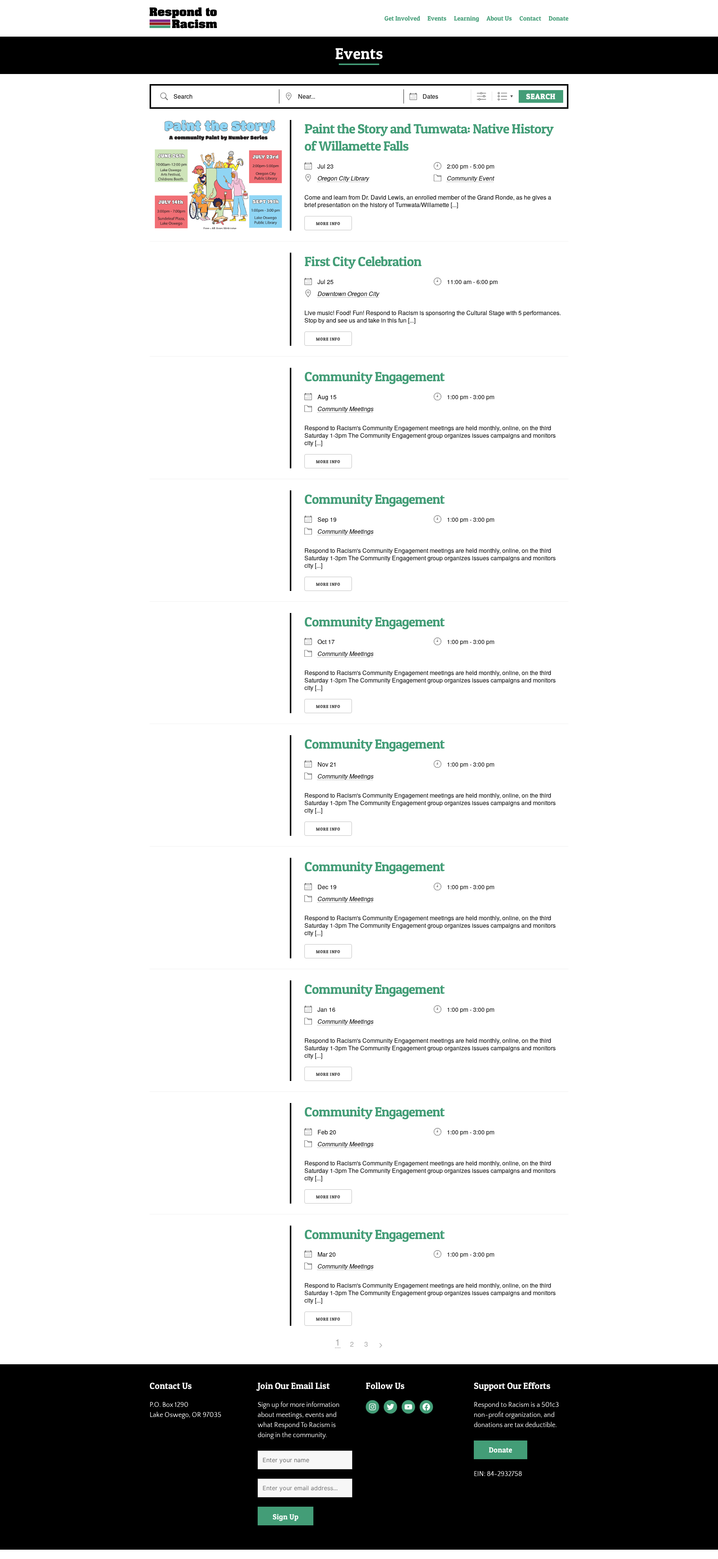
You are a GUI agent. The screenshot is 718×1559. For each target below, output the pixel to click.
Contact (530, 18)
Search (541, 96)
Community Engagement (374, 376)
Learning (466, 18)
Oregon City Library (343, 178)
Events (437, 18)
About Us (499, 18)
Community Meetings (345, 408)
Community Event (470, 178)
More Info (328, 223)
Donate (558, 18)
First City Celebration (362, 261)
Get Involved (402, 18)
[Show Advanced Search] (481, 96)
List (502, 96)
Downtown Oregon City (348, 294)
